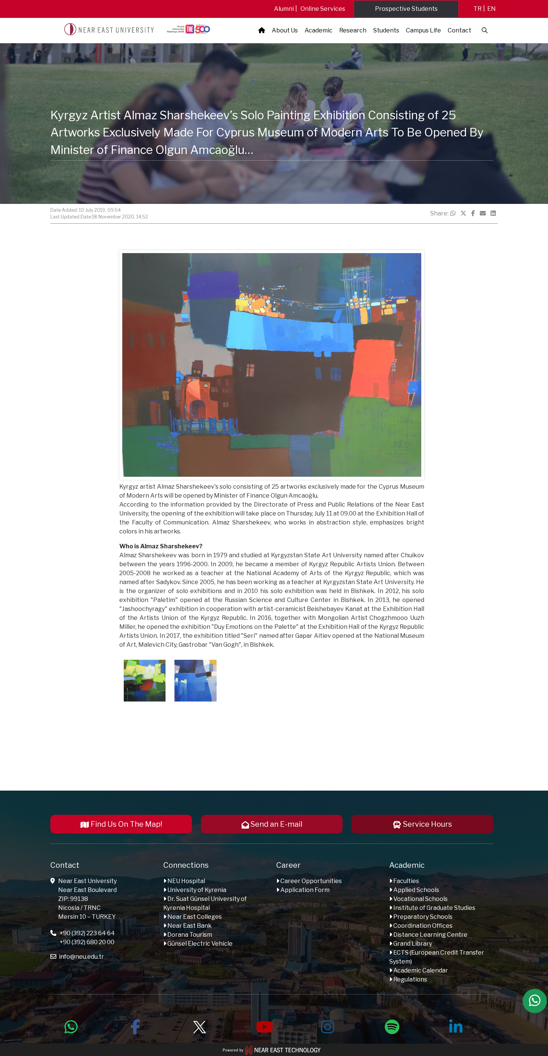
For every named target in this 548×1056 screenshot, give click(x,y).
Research (352, 30)
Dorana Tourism (189, 934)
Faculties (405, 881)
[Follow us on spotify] (391, 1025)
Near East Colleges (194, 916)
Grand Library (412, 943)
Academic (319, 30)
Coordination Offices (422, 925)
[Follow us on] (199, 1025)
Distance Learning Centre (429, 934)
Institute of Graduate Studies (433, 907)
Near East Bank (189, 925)
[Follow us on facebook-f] (135, 1025)
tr (477, 8)
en (491, 8)
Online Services (322, 8)
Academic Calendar (420, 970)
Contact (459, 30)
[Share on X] (463, 213)
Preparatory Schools (422, 916)
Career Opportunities (310, 881)
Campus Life (423, 30)
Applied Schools (415, 889)
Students (386, 30)
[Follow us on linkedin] (455, 1025)
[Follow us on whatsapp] (71, 1025)
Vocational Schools (420, 898)
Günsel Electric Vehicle (199, 943)
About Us (285, 30)
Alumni (284, 8)
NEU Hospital (185, 881)
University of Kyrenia (196, 889)
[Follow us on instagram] (327, 1025)
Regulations (409, 979)
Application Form (304, 889)
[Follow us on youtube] (263, 1025)
